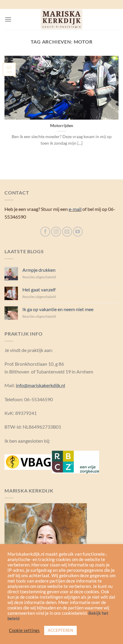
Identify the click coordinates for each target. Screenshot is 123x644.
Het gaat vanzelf (39, 289)
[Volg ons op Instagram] (56, 232)
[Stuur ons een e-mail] (67, 232)
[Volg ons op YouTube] (78, 232)
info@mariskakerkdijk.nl (40, 385)
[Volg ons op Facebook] (45, 232)
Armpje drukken (39, 270)
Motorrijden (61, 125)
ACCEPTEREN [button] (60, 630)
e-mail (75, 209)
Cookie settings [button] (24, 630)
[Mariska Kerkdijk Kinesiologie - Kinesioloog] (61, 19)
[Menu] (8, 19)
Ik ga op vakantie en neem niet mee (57, 309)
